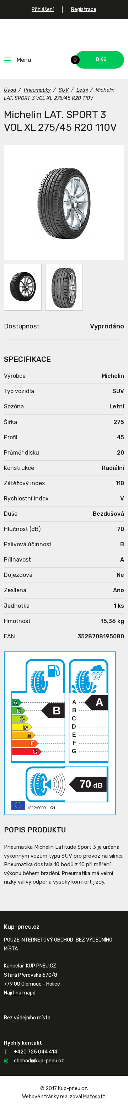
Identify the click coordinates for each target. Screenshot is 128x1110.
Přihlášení (43, 9)
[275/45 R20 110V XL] (64, 202)
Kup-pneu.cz (64, 35)
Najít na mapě (20, 993)
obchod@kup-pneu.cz (39, 1061)
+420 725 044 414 (35, 1052)
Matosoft (94, 1097)
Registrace (83, 9)
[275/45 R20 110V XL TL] (23, 287)
